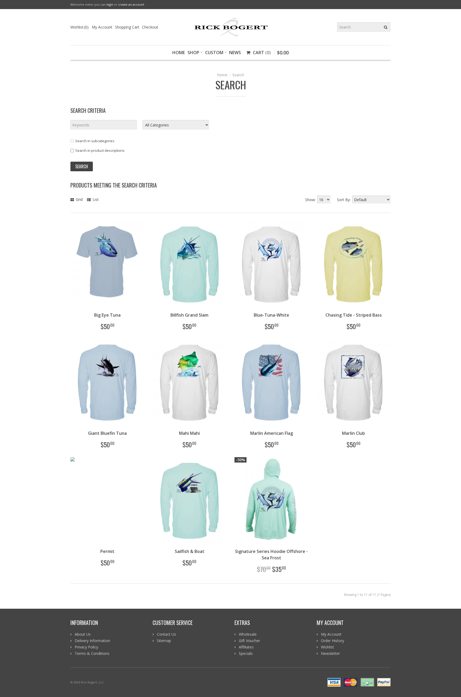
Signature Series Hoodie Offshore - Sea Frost (271, 554)
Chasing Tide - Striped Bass (353, 315)
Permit (107, 551)
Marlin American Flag (271, 433)
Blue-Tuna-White (271, 315)
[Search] (386, 27)
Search (238, 74)
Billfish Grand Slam (189, 315)
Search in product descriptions (100, 150)
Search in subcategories (94, 140)
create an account (131, 4)
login (109, 4)
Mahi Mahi (189, 433)
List (95, 199)
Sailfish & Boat (189, 551)
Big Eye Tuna (107, 315)
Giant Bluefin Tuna (107, 433)
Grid (79, 199)
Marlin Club (353, 433)
